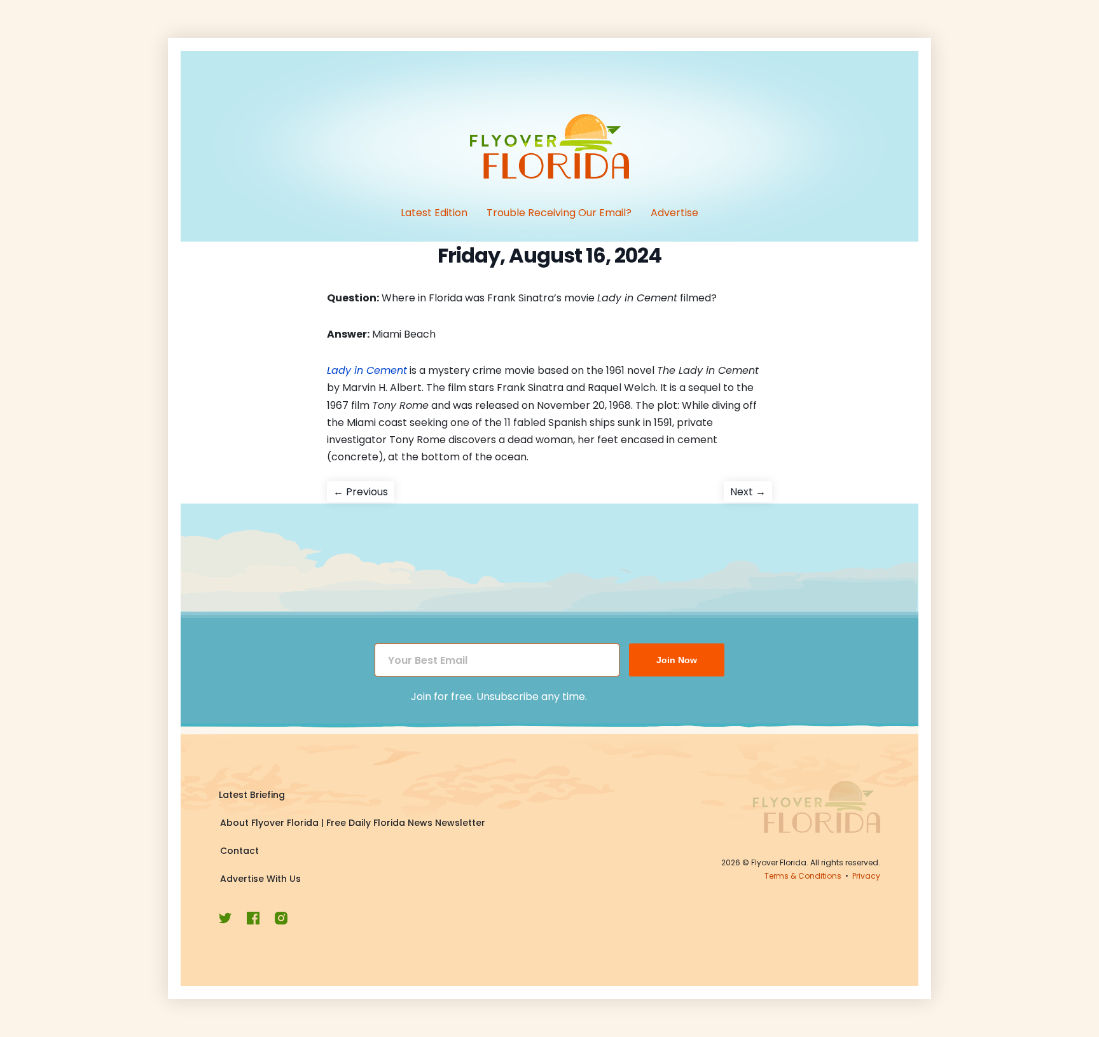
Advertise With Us (260, 879)
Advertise (674, 212)
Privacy (866, 875)
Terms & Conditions (802, 875)
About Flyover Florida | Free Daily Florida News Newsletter (352, 823)
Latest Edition (434, 212)
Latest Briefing (252, 794)
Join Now (676, 660)
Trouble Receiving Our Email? (559, 212)
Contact (239, 851)
